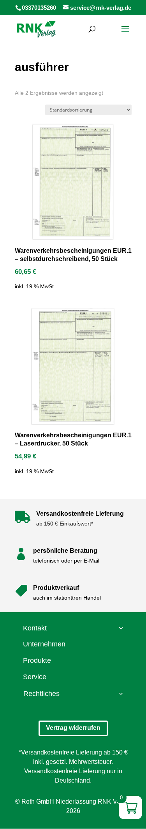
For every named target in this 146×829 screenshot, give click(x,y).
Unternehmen (44, 644)
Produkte (37, 660)
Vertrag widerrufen (73, 727)
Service (34, 677)
